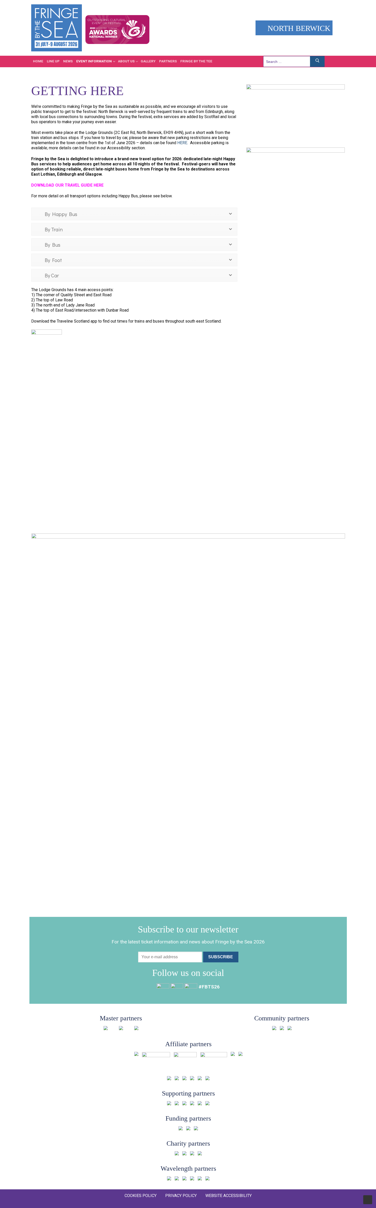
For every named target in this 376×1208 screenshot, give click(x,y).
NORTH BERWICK (298, 28)
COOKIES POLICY (141, 1195)
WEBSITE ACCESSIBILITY (228, 1195)
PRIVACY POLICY (181, 1195)
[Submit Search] (317, 61)
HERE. (182, 142)
